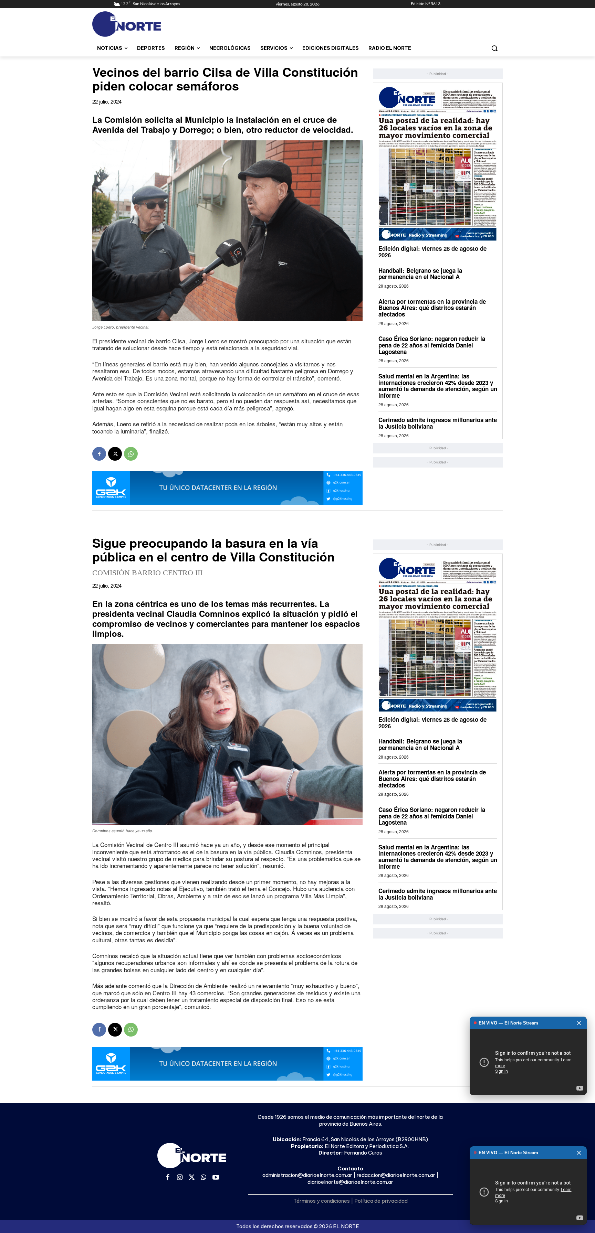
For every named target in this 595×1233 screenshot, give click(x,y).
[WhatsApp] (131, 454)
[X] (115, 454)
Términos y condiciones (321, 1201)
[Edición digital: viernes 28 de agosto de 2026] (437, 163)
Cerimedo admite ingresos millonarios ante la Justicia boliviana (437, 423)
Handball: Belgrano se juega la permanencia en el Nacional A (420, 273)
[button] (494, 48)
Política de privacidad (381, 1201)
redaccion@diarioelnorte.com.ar (396, 1175)
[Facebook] (99, 454)
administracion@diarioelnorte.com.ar (307, 1175)
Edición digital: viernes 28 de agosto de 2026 (432, 251)
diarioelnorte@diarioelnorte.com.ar (350, 1182)
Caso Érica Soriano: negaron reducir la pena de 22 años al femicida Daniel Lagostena (431, 344)
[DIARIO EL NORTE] (154, 24)
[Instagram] (180, 1177)
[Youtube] (215, 1177)
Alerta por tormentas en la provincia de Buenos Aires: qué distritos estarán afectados (432, 307)
